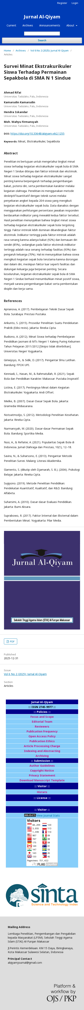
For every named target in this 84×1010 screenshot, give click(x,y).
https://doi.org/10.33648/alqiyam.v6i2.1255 (37, 133)
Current (11, 25)
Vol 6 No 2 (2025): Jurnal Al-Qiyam (49, 50)
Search (42, 40)
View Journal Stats (48, 815)
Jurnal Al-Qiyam (42, 16)
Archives (27, 25)
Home (7, 50)
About (70, 25)
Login (75, 3)
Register (62, 3)
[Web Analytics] (30, 815)
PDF (11, 641)
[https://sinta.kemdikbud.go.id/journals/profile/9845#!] (42, 908)
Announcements (49, 25)
